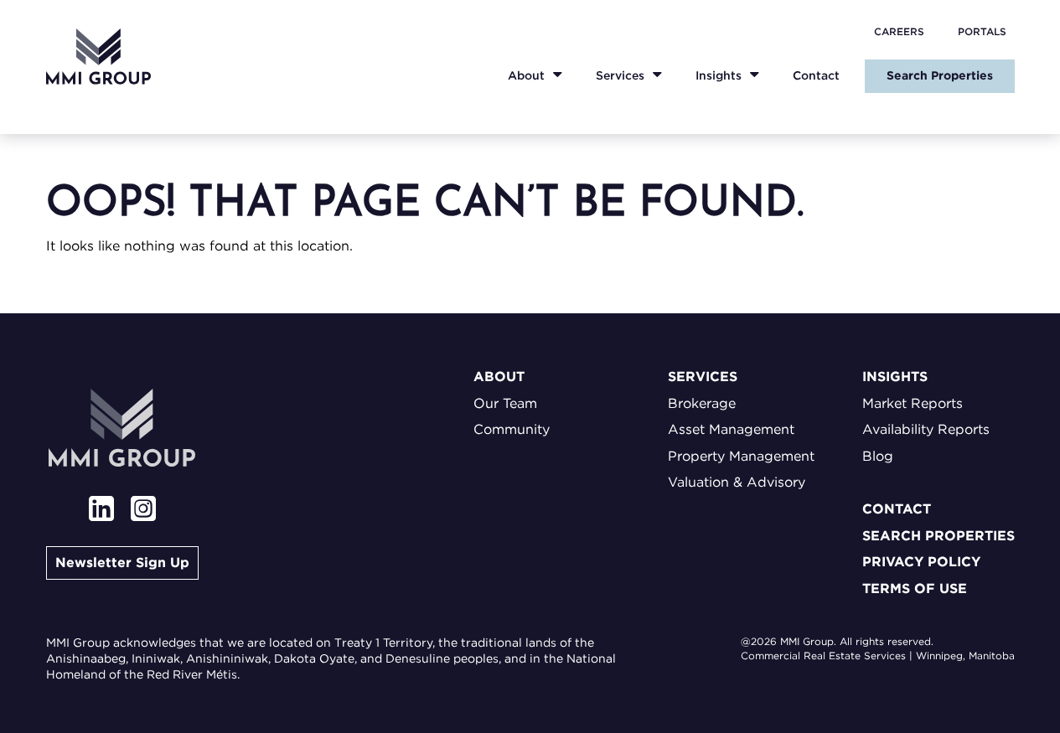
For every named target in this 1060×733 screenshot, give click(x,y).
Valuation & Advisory (736, 482)
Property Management (741, 456)
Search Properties (940, 75)
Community (511, 429)
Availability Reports (926, 429)
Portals (982, 31)
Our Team (505, 403)
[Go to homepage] (98, 56)
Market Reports (912, 403)
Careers (899, 31)
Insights (718, 75)
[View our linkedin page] (101, 510)
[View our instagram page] (143, 510)
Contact (816, 75)
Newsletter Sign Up (122, 562)
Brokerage (702, 403)
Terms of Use (914, 588)
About (526, 75)
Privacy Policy (921, 562)
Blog (877, 456)
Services (620, 75)
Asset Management (731, 429)
